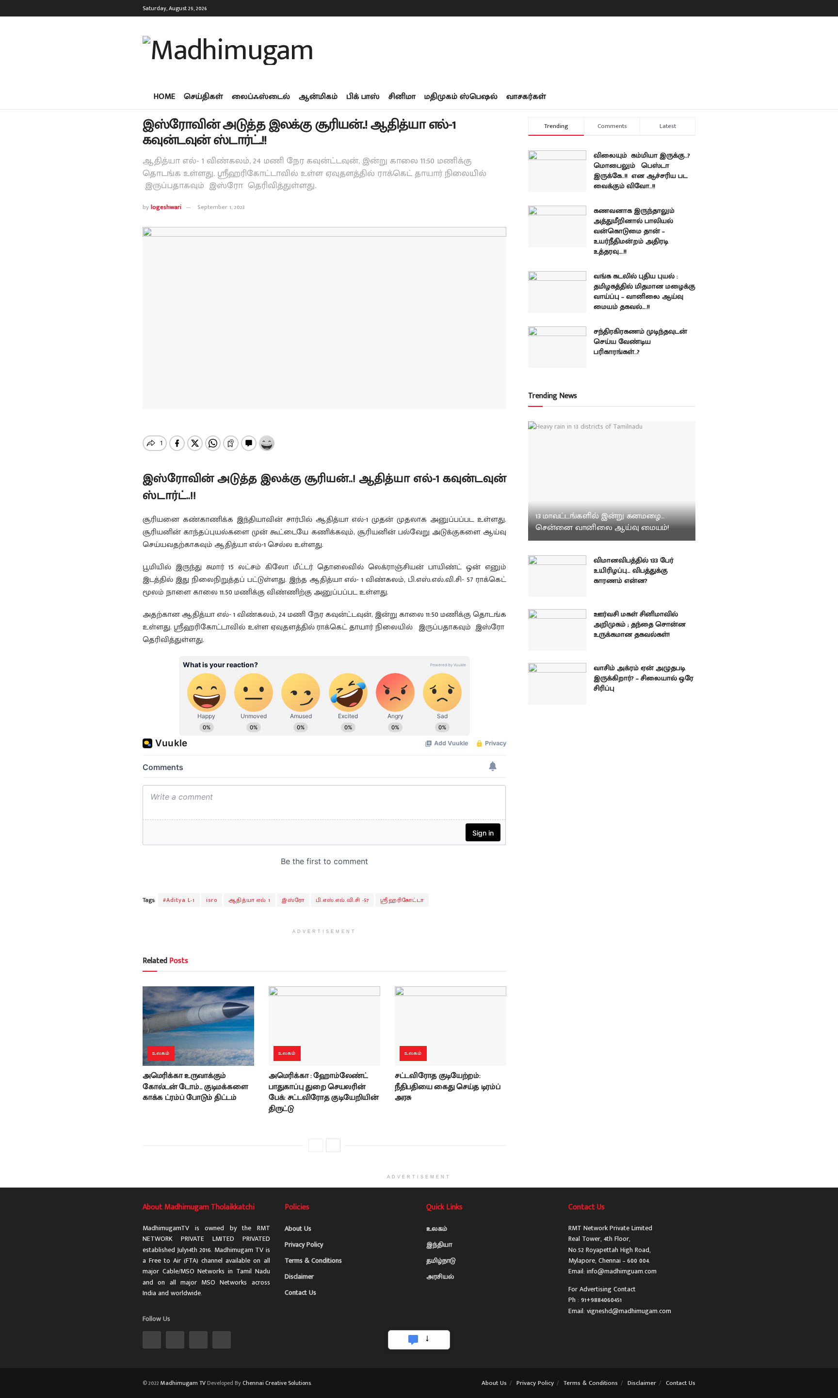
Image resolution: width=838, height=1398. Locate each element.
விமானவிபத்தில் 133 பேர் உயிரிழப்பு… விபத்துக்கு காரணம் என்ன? (634, 570)
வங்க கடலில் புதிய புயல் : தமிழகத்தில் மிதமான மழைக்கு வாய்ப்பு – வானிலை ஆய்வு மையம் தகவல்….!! (644, 291)
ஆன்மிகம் (318, 96)
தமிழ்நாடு (441, 1260)
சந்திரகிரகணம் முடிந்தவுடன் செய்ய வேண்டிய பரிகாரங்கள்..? (640, 341)
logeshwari (166, 207)
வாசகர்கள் (526, 96)
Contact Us (300, 1292)
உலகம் (161, 1053)
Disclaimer (299, 1276)
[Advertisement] (518, 48)
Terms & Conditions (313, 1260)
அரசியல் (440, 1276)
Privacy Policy (304, 1244)
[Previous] (315, 1145)
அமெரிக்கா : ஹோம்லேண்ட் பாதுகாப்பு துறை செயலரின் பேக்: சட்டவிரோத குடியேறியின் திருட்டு (324, 1092)
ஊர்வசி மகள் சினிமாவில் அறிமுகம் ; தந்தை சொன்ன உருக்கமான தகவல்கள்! (640, 624)
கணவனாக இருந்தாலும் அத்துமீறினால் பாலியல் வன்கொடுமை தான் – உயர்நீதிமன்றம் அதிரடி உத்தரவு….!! (634, 231)
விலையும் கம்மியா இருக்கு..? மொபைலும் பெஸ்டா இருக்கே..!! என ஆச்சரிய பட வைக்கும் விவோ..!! (642, 170)
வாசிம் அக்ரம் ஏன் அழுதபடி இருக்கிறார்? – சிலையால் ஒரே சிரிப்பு (643, 678)
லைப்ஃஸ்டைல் (261, 96)
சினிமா (402, 96)
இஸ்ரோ (293, 900)
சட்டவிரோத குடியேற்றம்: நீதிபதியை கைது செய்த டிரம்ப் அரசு (448, 1086)
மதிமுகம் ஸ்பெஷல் (461, 96)
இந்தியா (439, 1244)
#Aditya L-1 (179, 900)
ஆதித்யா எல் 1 (249, 900)
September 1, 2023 (221, 207)
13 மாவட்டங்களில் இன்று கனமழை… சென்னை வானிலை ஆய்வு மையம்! (602, 521)
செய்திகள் (203, 96)
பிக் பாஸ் (363, 96)
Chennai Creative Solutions (276, 1383)
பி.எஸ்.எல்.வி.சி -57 (342, 900)
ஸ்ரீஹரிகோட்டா (402, 900)
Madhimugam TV (183, 1383)
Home (164, 96)
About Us (298, 1228)
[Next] (333, 1145)
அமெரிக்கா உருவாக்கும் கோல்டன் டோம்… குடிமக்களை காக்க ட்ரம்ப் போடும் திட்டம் (195, 1086)
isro (211, 900)
